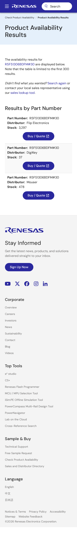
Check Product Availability (19, 17)
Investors (10, 320)
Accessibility (58, 511)
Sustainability (13, 333)
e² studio (10, 374)
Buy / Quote (38, 136)
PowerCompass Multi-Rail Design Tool (29, 406)
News (8, 327)
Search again (57, 83)
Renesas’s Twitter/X (17, 283)
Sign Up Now (19, 267)
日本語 (9, 500)
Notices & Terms (15, 511)
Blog (7, 346)
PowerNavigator (15, 413)
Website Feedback (30, 516)
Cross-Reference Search (21, 426)
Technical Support (16, 446)
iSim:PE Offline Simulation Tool (24, 400)
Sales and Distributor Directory (24, 466)
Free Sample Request (18, 453)
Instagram (36, 283)
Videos (9, 353)
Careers (10, 314)
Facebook (26, 283)
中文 (7, 493)
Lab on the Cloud (16, 419)
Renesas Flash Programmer (22, 387)
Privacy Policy (38, 511)
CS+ (7, 380)
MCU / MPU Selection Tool (21, 393)
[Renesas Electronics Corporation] (24, 6)
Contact (10, 340)
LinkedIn (45, 283)
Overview (11, 307)
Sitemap (10, 516)
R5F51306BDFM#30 (20, 64)
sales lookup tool (22, 93)
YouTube (8, 283)
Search (57, 6)
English (9, 487)
